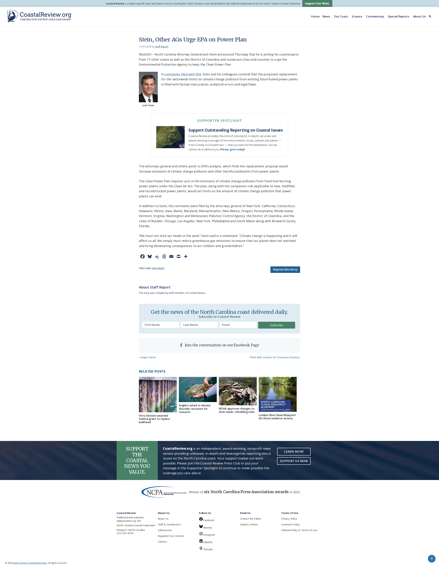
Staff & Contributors (169, 524)
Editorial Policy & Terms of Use (299, 530)
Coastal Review (115, 3)
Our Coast (341, 16)
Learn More (294, 451)
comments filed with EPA (183, 74)
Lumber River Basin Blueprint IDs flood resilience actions (277, 416)
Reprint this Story (285, 269)
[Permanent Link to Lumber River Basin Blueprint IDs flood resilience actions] (278, 394)
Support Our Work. (317, 3)
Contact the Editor (250, 518)
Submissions (165, 530)
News (326, 16)
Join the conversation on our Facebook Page (221, 345)
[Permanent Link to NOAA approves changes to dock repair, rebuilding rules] (238, 391)
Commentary (375, 16)
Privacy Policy (289, 518)
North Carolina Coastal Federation (136, 525)
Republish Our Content (171, 536)
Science (357, 16)
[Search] (430, 16)
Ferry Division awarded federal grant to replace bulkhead (154, 419)
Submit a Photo (249, 524)
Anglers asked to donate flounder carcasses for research (195, 408)
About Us (419, 16)
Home (315, 16)
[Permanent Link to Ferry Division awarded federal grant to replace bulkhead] (158, 394)
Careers (162, 541)
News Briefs (158, 268)
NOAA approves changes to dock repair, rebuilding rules (237, 410)
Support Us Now (294, 461)
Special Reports (398, 16)
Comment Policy (290, 524)
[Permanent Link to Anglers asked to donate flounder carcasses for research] (198, 389)
